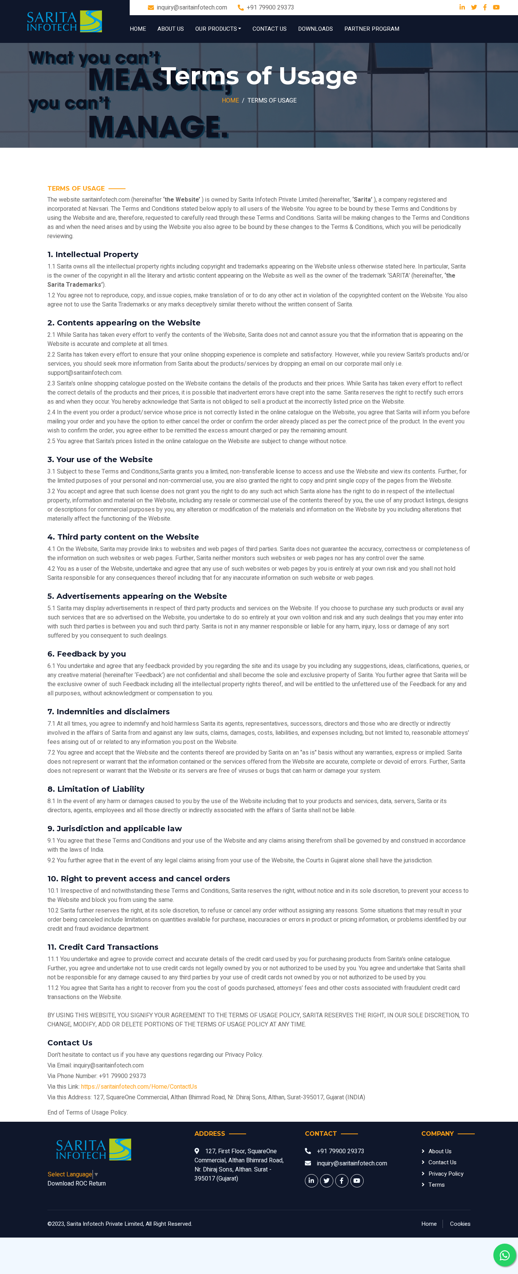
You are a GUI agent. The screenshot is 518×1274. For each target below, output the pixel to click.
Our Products (216, 29)
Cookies (460, 1224)
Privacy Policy (446, 1174)
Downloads (315, 29)
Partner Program (371, 29)
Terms (437, 1185)
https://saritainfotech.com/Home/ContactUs (139, 1086)
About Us (170, 29)
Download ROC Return (76, 1183)
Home (138, 29)
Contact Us (270, 29)
